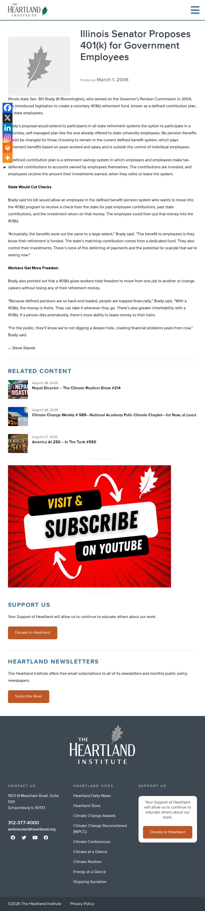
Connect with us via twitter (24, 837)
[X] (7, 118)
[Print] (7, 148)
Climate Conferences (91, 842)
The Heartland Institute (29, 10)
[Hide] (4, 168)
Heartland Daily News (92, 796)
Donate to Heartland (32, 633)
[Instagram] (7, 138)
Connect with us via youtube (35, 837)
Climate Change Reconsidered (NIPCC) (100, 829)
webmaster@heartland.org (32, 830)
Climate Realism (87, 862)
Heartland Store (86, 806)
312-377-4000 (23, 822)
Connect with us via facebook (13, 837)
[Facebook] (7, 108)
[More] (7, 158)
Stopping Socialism (89, 882)
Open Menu (195, 10)
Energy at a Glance (89, 872)
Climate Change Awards (94, 816)
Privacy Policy (82, 904)
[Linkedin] (7, 128)
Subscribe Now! (28, 696)
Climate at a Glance (90, 852)
